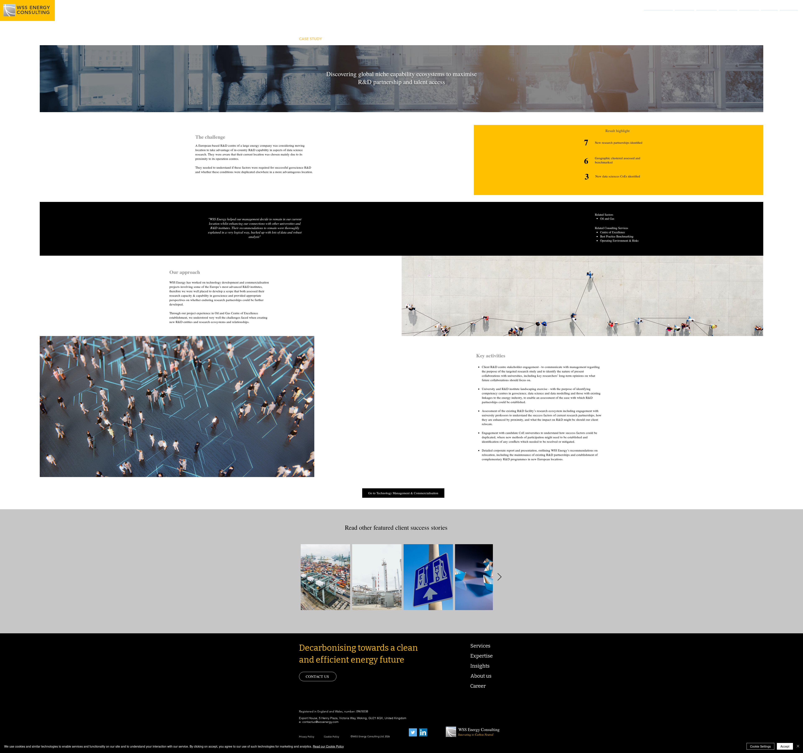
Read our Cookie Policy (328, 746)
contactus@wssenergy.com (320, 722)
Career (478, 686)
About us (480, 676)
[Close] (797, 746)
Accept (784, 746)
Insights (480, 666)
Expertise (481, 656)
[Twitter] (413, 732)
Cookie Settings (760, 746)
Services (480, 646)
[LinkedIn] (423, 732)
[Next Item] (499, 577)
